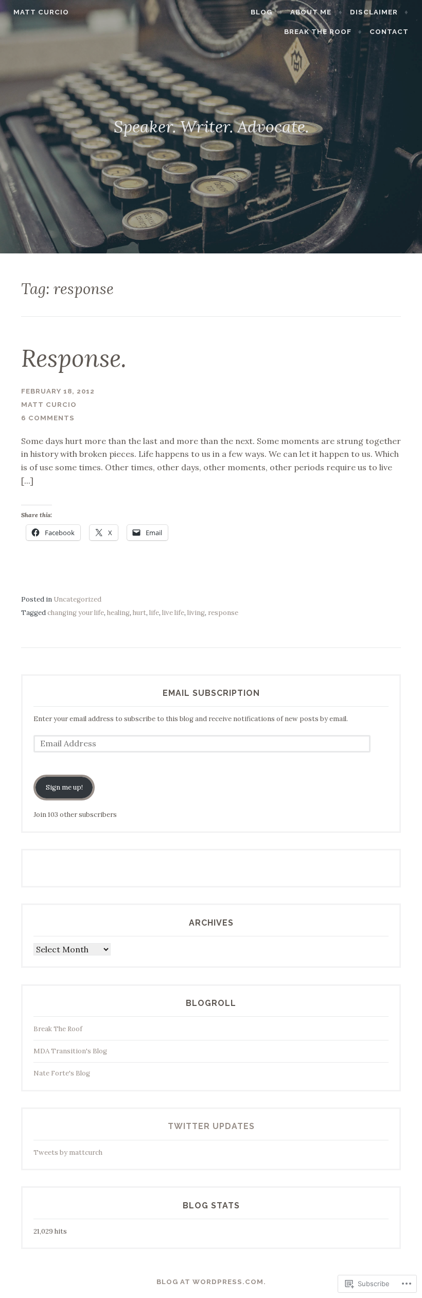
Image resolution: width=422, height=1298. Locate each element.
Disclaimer (374, 12)
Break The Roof (317, 32)
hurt (139, 612)
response (223, 612)
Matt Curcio (41, 12)
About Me (310, 12)
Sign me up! (64, 787)
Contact (389, 32)
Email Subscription (211, 693)
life (154, 612)
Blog (261, 12)
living (196, 612)
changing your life (75, 612)
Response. (74, 358)
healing (118, 612)
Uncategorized (77, 599)
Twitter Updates (211, 1126)
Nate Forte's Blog (61, 1073)
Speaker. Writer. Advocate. (211, 126)
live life (173, 612)
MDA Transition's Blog (70, 1051)
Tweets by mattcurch (67, 1152)
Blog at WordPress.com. (211, 1282)
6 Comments (48, 418)
